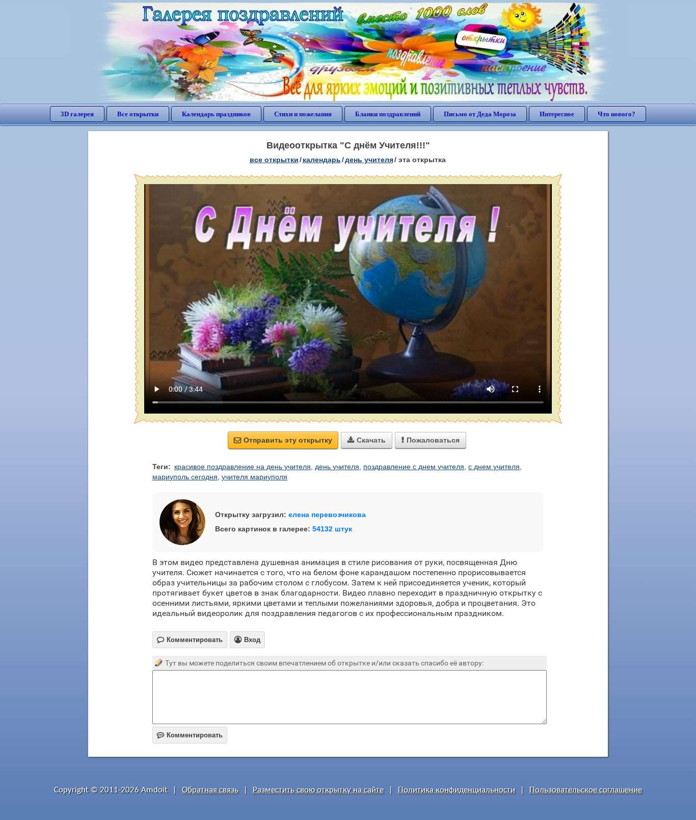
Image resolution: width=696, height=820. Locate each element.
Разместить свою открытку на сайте (318, 790)
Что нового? (616, 114)
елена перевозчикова (327, 514)
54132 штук (332, 529)
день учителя (369, 160)
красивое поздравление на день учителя (242, 467)
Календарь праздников (216, 114)
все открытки (274, 160)
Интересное (557, 114)
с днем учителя (494, 467)
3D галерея (77, 114)
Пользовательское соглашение (585, 790)
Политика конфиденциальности (456, 790)
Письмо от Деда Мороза (480, 114)
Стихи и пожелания (303, 114)
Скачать (366, 440)
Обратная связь (210, 790)
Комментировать (190, 735)
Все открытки (137, 114)
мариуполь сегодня (185, 477)
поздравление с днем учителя (413, 467)
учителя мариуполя (254, 477)
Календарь (322, 160)
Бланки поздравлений (387, 114)
